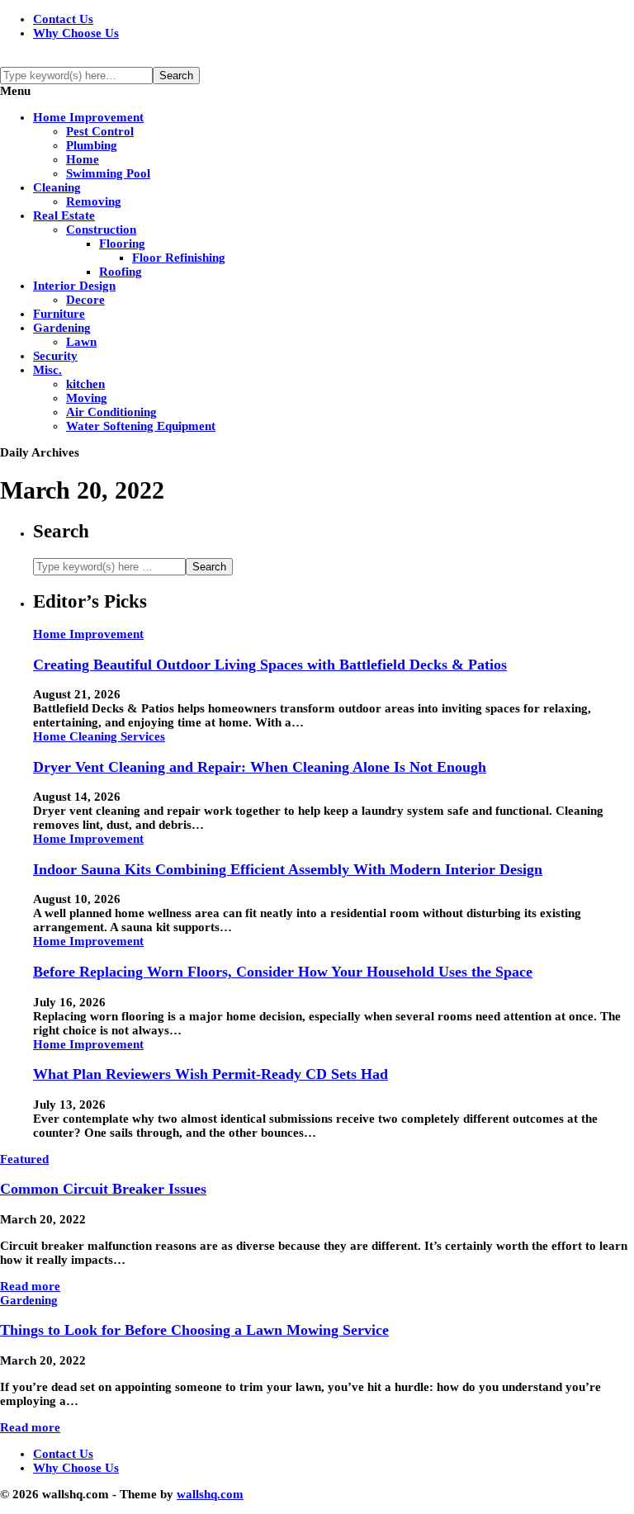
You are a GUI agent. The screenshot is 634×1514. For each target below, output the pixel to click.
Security (55, 355)
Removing (93, 201)
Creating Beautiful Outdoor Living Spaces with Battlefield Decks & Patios (270, 664)
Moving (86, 398)
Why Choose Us (76, 33)
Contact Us (63, 19)
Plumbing (91, 145)
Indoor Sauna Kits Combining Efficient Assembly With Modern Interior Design (287, 869)
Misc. (47, 369)
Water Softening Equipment (140, 426)
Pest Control (100, 131)
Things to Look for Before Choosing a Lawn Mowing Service (194, 1330)
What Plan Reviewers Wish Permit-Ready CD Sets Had (210, 1074)
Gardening (62, 327)
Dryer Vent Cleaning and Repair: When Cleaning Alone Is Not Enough (259, 767)
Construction (101, 229)
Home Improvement (88, 117)
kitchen (85, 383)
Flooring (122, 243)
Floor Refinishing (178, 257)
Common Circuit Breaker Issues (103, 1188)
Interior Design (74, 285)
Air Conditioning (111, 412)
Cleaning (57, 187)
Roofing (120, 271)
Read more (30, 1286)
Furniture (59, 313)
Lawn (81, 341)
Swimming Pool (108, 173)
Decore (85, 299)
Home (82, 159)
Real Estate (64, 215)
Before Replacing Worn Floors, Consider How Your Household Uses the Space (282, 971)
